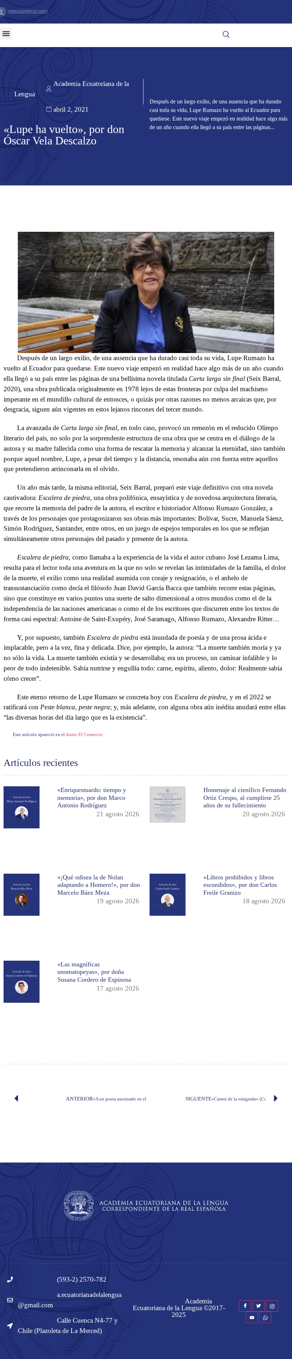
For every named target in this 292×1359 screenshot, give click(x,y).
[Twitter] (258, 1306)
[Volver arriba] (283, 1343)
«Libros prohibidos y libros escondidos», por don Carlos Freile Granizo (240, 885)
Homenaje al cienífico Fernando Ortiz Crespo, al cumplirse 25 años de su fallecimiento (244, 797)
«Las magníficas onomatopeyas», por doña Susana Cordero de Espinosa (94, 972)
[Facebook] (245, 1306)
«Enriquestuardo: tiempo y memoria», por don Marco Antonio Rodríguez (91, 797)
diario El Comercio (84, 734)
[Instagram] (272, 1306)
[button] (6, 34)
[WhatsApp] (265, 1317)
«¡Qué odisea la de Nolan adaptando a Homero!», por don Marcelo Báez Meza (98, 885)
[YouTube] (252, 1317)
